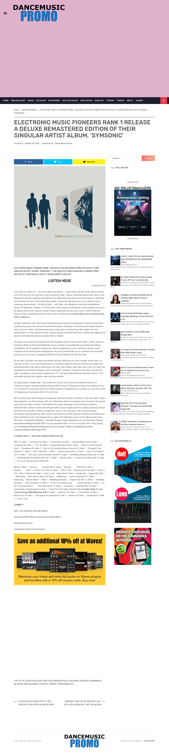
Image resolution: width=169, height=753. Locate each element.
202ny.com (30, 681)
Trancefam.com (65, 684)
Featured (84, 681)
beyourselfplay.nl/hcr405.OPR (32, 423)
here (16, 423)
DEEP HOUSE (86, 101)
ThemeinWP (149, 741)
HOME (6, 101)
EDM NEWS (74, 681)
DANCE (31, 101)
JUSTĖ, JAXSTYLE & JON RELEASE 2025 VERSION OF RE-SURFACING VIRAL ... (137, 259)
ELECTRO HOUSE (70, 101)
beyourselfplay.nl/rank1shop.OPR (30, 430)
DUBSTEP (99, 101)
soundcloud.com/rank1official (48, 517)
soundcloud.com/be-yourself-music (29, 529)
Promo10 (43, 684)
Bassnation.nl (60, 681)
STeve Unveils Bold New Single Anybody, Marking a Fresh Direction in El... (137, 316)
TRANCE (120, 101)
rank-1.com (19, 511)
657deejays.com (44, 681)
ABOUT (130, 101)
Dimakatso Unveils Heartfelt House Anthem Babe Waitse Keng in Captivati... (136, 298)
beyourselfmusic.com (23, 523)
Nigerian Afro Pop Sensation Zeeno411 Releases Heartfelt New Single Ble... (136, 406)
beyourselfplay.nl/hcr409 (33, 426)
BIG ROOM (41, 101)
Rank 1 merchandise (76, 426)
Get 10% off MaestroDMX (133, 188)
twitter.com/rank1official (24, 517)
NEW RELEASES (18, 101)
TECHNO (110, 101)
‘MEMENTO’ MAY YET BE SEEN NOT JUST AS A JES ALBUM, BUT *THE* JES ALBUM (82, 703)
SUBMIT (139, 101)
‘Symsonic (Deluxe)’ (34, 420)
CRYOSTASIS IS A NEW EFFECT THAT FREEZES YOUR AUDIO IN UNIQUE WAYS (36, 703)
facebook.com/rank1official (36, 511)
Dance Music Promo (63, 143)
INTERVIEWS (54, 101)
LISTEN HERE (59, 281)
